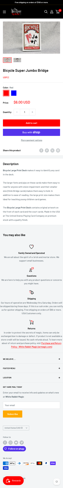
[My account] (51, 11)
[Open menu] (4, 12)
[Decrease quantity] (17, 112)
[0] (57, 12)
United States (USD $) (14, 428)
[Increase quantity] (32, 112)
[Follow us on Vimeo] (22, 442)
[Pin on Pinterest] (47, 150)
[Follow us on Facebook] (5, 442)
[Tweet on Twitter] (52, 150)
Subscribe (12, 414)
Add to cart (31, 122)
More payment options (31, 140)
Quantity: (7, 112)
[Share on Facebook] (41, 150)
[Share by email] (58, 150)
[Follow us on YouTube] (16, 442)
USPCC (6, 77)
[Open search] (46, 11)
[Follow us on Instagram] (10, 442)
